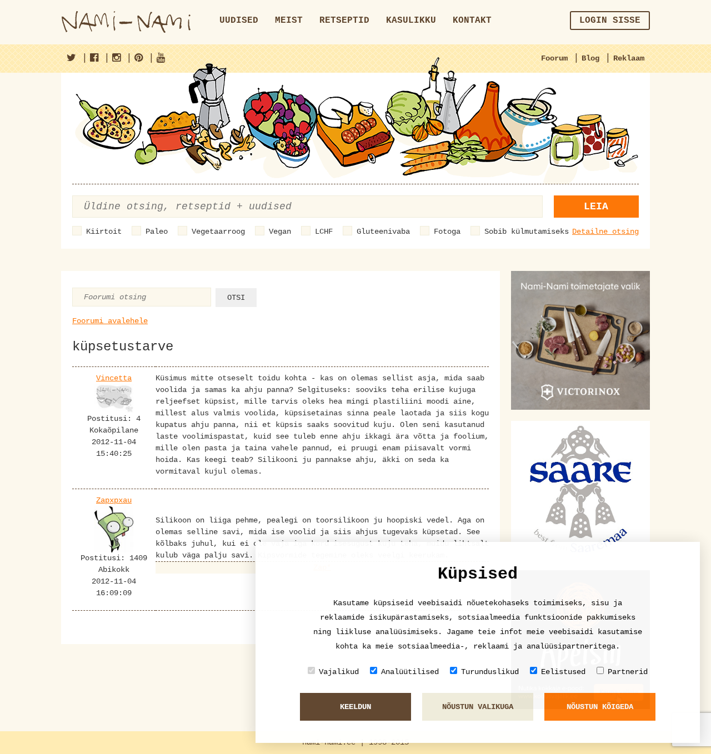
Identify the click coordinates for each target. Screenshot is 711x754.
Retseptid (344, 21)
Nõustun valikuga (477, 706)
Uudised (238, 21)
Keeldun (355, 706)
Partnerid (628, 671)
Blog (590, 58)
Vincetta (114, 378)
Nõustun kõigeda (600, 706)
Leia (596, 206)
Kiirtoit (104, 231)
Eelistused (563, 671)
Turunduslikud (490, 671)
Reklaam (628, 58)
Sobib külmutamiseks (526, 231)
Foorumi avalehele (110, 320)
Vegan (280, 231)
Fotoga (447, 231)
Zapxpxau (114, 500)
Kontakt (472, 21)
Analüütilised (410, 671)
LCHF (324, 231)
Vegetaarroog (218, 231)
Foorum (554, 58)
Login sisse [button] (609, 21)
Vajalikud (339, 671)
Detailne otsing (605, 231)
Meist (289, 21)
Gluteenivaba (383, 231)
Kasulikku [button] (411, 21)
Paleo (157, 231)
